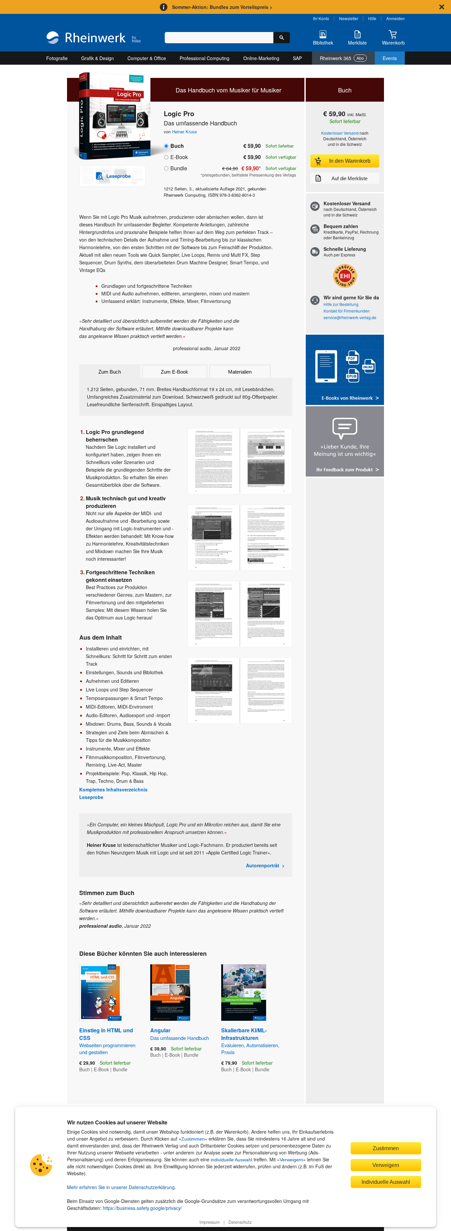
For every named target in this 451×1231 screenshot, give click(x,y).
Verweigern (291, 1159)
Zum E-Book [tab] (174, 372)
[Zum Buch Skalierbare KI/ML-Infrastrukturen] (243, 992)
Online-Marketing (261, 58)
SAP (297, 58)
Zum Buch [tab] (109, 372)
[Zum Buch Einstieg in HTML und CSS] (100, 992)
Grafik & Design (97, 58)
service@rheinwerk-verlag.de (350, 317)
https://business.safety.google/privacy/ (142, 1208)
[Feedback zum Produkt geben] (345, 442)
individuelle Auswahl (231, 1159)
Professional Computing (204, 58)
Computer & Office (146, 58)
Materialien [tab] (240, 372)
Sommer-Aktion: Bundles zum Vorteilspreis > (222, 7)
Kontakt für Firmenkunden (347, 311)
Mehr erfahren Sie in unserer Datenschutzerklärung (121, 1187)
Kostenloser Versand (340, 133)
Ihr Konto (321, 18)
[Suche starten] (281, 37)
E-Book (179, 157)
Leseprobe (91, 797)
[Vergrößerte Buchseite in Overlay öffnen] (240, 461)
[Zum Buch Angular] (170, 992)
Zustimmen (193, 1139)
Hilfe (372, 18)
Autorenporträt (262, 865)
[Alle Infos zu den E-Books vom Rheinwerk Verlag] (345, 370)
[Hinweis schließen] (441, 7)
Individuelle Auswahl (386, 1182)
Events (390, 58)
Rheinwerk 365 (342, 58)
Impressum (209, 1222)
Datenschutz (240, 1222)
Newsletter (348, 18)
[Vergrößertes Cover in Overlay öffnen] (109, 116)
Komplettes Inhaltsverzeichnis (113, 789)
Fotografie (57, 58)
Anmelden (395, 18)
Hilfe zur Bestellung (341, 304)
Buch (177, 146)
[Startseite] (93, 38)
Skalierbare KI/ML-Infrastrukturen (250, 1040)
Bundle (178, 168)
